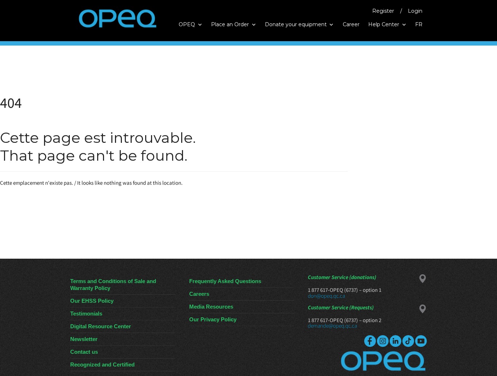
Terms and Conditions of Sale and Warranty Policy (113, 284)
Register (383, 11)
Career (351, 24)
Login (415, 11)
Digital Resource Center (100, 326)
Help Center (383, 24)
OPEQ (187, 24)
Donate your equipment (296, 24)
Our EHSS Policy (92, 301)
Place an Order (230, 24)
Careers (199, 294)
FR (418, 24)
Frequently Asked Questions (225, 281)
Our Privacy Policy (212, 319)
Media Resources (211, 306)
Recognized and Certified (102, 364)
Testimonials (86, 313)
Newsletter (84, 339)
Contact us (84, 352)
